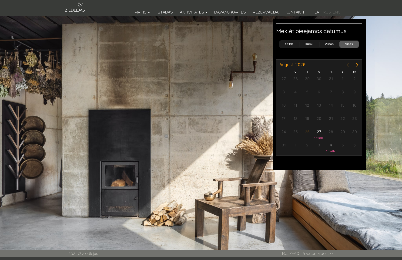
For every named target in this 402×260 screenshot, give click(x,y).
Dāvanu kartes (230, 12)
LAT (318, 12)
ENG (337, 12)
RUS (327, 12)
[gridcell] (319, 133)
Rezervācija (265, 12)
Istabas (165, 12)
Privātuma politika (318, 253)
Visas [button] (349, 44)
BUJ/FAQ (290, 253)
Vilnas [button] (329, 44)
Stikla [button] (289, 44)
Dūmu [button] (309, 44)
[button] (142, 8)
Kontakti (294, 12)
